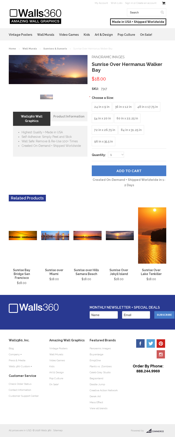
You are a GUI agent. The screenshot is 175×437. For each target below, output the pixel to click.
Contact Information (20, 389)
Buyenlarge (96, 354)
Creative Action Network (104, 390)
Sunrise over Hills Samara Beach (86, 272)
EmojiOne (95, 360)
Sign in (129, 3)
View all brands (98, 408)
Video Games (69, 34)
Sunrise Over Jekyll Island (118, 272)
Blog (11, 348)
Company (14, 354)
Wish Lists (116, 3)
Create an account (146, 3)
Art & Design (104, 34)
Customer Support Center (24, 395)
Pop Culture (126, 34)
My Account (101, 3)
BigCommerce (156, 430)
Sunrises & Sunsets (55, 48)
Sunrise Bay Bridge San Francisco (21, 273)
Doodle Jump (97, 384)
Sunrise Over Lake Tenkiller (151, 272)
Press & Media (17, 360)
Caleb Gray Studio (100, 372)
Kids (87, 34)
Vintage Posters (20, 34)
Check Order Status (20, 383)
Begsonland (96, 378)
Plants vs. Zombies (101, 366)
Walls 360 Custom (19, 366)
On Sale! (146, 34)
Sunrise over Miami (54, 272)
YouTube (161, 354)
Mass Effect (96, 402)
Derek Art (95, 396)
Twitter (150, 343)
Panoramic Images (100, 348)
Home (12, 48)
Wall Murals (45, 34)
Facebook (140, 343)
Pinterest (161, 343)
